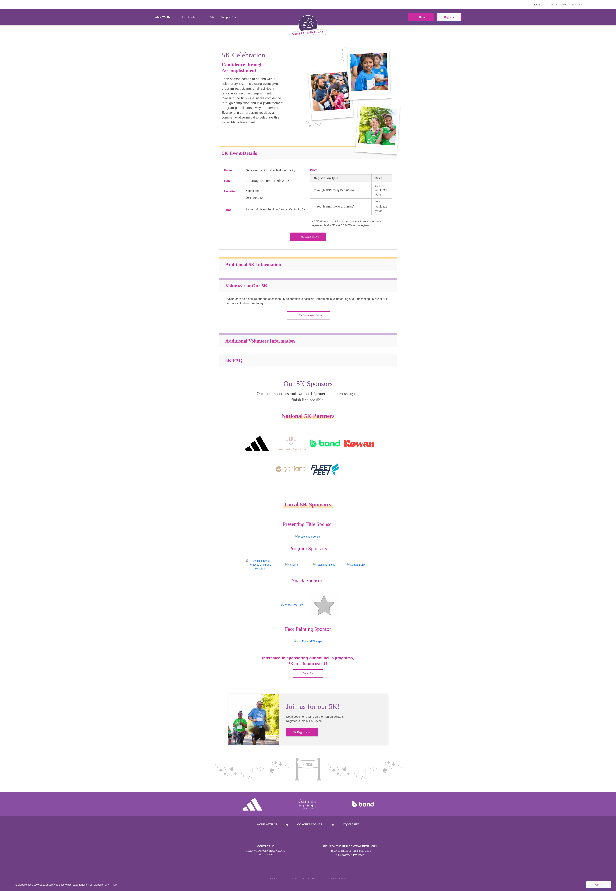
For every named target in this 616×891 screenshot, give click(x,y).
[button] (612, 5)
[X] (598, 5)
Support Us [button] (228, 17)
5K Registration (309, 236)
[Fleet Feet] (325, 469)
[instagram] (594, 5)
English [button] (577, 4)
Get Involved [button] (190, 17)
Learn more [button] (111, 884)
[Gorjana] (291, 469)
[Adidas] (257, 443)
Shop (554, 4)
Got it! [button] (598, 884)
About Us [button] (538, 4)
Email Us (308, 673)
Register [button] (449, 17)
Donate (423, 17)
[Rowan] (359, 443)
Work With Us (267, 824)
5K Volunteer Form (310, 315)
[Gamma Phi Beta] (291, 443)
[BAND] (325, 443)
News (564, 4)
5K (212, 17)
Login (3, 4)
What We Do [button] (162, 17)
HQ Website (351, 824)
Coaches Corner (309, 824)
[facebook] (603, 5)
